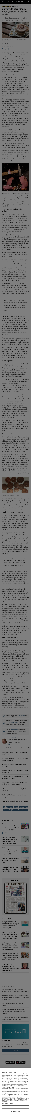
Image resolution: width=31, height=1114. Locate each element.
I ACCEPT (15, 1107)
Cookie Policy (11, 1087)
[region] (15, 1091)
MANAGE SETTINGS (15, 1111)
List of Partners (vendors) (7, 1103)
